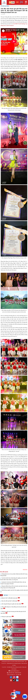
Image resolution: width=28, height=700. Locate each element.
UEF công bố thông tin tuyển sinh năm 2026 (11, 604)
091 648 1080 (18, 674)
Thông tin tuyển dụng (6, 616)
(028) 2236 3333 (18, 672)
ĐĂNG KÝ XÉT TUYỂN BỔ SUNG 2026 (9, 598)
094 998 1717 (12, 674)
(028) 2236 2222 (11, 672)
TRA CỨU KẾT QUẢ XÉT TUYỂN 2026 (9, 601)
